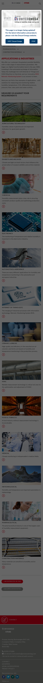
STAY (33, 41)
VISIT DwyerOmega (15, 41)
